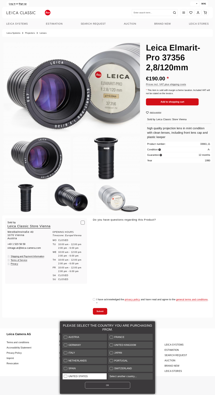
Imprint (10, 358)
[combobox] (152, 12)
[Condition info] (159, 149)
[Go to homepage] (28, 12)
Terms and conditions (18, 342)
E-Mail (97, 226)
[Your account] (198, 12)
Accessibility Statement (19, 347)
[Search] (174, 12)
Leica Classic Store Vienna (28, 226)
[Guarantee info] (161, 154)
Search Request (93, 23)
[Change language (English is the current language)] (194, 3)
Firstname (139, 239)
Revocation (13, 363)
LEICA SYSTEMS (17, 23)
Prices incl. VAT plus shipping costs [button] (166, 84)
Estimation (54, 23)
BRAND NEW (162, 23)
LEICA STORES (199, 23)
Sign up (23, 3)
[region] (72, 127)
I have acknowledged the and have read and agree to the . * (152, 301)
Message (98, 253)
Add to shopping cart (172, 101)
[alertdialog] (107, 358)
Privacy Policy (14, 353)
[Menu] (183, 12)
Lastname (178, 239)
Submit (100, 311)
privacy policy (132, 299)
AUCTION (130, 23)
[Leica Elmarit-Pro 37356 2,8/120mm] (72, 88)
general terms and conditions (192, 299)
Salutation (98, 239)
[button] (84, 337)
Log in (12, 3)
